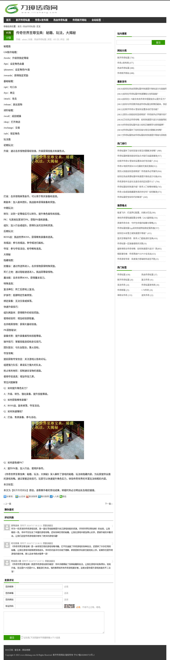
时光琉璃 (15, 543)
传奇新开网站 (79, 20)
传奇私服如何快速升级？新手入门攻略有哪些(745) (139, 187)
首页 (8, 20)
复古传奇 (147, 280)
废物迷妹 (15, 525)
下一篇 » (108, 504)
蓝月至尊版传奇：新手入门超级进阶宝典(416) (137, 238)
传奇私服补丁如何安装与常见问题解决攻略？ (140, 130)
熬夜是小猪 (16, 561)
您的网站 (9, 600)
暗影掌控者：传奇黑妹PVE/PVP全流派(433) (136, 254)
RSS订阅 (9, 650)
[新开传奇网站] (33, 9)
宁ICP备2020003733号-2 (84, 655)
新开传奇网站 (20, 490)
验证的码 (9, 606)
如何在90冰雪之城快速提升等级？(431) (134, 233)
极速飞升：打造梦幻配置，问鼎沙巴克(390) (136, 213)
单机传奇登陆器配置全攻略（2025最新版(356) (137, 218)
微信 (64, 496)
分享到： (10, 496)
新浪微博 (33, 496)
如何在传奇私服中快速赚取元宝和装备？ (138, 94)
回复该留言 (48, 525)
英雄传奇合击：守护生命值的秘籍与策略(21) (137, 223)
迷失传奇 (147, 295)
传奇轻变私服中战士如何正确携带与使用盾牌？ (141, 125)
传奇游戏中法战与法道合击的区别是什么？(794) (138, 182)
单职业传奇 (124, 295)
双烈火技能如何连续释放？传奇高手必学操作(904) (139, 171)
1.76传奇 (147, 290)
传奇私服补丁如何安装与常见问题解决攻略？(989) (139, 151)
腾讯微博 (45, 496)
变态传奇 (123, 285)
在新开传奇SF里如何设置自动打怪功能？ (138, 109)
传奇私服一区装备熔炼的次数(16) (132, 243)
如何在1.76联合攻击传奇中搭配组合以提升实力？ (142, 99)
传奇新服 (123, 290)
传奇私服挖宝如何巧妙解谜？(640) (132, 197)
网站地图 (26, 650)
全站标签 (96, 20)
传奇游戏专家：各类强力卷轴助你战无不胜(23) (138, 259)
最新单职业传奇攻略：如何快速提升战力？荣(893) (139, 249)
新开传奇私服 (23, 20)
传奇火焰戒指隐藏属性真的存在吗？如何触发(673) (139, 192)
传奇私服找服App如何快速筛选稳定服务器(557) (138, 228)
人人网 (56, 496)
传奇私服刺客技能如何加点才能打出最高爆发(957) (139, 156)
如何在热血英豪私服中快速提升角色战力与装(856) (139, 176)
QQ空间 (21, 496)
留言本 (18, 650)
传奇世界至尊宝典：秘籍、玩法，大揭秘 (46, 33)
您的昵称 (9, 587)
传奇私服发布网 (150, 285)
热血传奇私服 (60, 20)
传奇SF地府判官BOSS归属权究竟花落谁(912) (137, 166)
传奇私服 (123, 275)
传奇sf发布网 (41, 20)
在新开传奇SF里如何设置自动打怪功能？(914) (137, 161)
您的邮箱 (9, 593)
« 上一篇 (7, 504)
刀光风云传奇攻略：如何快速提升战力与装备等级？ (143, 120)
